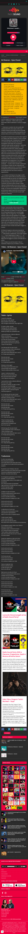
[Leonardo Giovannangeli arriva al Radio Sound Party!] (5, 768)
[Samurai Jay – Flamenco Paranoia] (22, 799)
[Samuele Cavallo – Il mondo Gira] (16, 786)
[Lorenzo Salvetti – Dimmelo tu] (11, 786)
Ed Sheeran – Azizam (12, 753)
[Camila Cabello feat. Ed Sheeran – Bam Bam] (4, 742)
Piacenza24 (3, 878)
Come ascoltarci (4, 873)
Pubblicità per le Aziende (6, 876)
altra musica (8, 277)
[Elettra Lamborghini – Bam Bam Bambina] (11, 803)
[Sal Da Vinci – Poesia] (11, 794)
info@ (5, 915)
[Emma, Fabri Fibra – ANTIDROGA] (5, 777)
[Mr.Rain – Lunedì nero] (11, 799)
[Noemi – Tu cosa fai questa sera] (16, 794)
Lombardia (8, 45)
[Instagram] (11, 4)
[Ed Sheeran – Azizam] (4, 755)
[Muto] (21, 866)
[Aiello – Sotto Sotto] (8, 807)
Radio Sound (12, 117)
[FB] (9, 4)
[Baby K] (5, 790)
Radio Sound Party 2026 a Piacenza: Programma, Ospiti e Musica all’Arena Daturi (14, 654)
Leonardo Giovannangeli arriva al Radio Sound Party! (14, 616)
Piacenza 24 (21, 281)
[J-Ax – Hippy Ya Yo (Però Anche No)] (22, 794)
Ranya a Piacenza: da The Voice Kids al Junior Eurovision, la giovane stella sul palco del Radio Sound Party (16, 840)
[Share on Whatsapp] (21, 80)
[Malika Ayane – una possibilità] (22, 790)
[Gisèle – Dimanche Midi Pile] (5, 781)
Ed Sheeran (7, 733)
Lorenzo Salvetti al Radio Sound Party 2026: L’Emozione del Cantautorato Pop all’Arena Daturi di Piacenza (16, 827)
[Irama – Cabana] (5, 799)
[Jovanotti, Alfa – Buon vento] (5, 803)
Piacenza (8, 42)
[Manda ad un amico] (15, 80)
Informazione (4, 871)
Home (2, 869)
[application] (14, 866)
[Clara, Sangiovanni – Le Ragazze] (16, 799)
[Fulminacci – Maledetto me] (19, 807)
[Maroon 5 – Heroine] (13, 807)
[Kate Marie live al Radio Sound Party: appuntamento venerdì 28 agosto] (22, 781)
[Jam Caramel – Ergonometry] (16, 773)
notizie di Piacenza (19, 280)
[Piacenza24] (19, 4)
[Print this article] (18, 80)
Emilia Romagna (20, 42)
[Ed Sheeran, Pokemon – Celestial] (4, 748)
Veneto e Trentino (19, 45)
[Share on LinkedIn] (9, 80)
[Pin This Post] (12, 80)
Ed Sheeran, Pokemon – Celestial (15, 746)
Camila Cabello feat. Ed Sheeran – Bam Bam (16, 741)
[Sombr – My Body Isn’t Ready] (22, 777)
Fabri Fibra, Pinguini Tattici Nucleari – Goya (13, 700)
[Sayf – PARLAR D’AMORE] (16, 781)
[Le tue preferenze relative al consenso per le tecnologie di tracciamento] (2, 931)
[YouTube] (14, 4)
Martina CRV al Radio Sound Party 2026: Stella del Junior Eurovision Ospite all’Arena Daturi (16, 833)
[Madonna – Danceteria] (11, 777)
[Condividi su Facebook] (2, 80)
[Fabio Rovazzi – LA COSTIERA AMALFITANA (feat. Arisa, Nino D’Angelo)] (11, 781)
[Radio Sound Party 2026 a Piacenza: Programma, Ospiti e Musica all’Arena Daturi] (11, 768)
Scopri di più (3, 916)
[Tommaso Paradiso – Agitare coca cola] (16, 777)
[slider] (12, 866)
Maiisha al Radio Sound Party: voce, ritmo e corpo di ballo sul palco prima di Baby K (16, 846)
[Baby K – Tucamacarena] (16, 790)
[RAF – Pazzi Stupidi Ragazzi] (5, 794)
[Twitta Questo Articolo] (6, 80)
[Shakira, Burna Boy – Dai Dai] (16, 803)
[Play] (3, 866)
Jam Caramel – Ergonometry (14, 852)
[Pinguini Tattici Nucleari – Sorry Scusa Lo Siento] (22, 803)
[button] (26, 1)
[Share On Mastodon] (25, 80)
